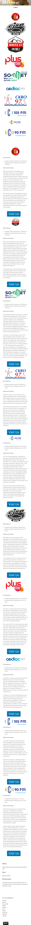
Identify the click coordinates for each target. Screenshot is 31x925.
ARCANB (8, 2)
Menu (16, 7)
